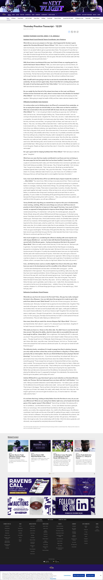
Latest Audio (45, 528)
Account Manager (60, 528)
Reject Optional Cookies (79, 575)
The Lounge (45, 544)
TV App (86, 531)
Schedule (74, 526)
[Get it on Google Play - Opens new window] (56, 562)
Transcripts (32, 551)
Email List (86, 529)
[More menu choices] (56, 14)
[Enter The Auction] (29, 506)
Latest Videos (45, 526)
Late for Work (32, 530)
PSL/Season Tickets (60, 530)
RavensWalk (74, 546)
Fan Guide (74, 542)
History (20, 537)
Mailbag (32, 535)
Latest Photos (32, 528)
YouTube (86, 543)
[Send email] (75, 32)
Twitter (86, 536)
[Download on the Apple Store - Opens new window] (46, 561)
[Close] (100, 575)
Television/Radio (45, 550)
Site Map (7, 547)
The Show (45, 536)
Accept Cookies (90, 575)
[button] (50, 473)
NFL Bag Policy (74, 544)
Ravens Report (45, 538)
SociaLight (33, 537)
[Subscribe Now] (29, 486)
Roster (20, 526)
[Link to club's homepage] (4, 14)
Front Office (20, 535)
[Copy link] (77, 32)
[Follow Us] (73, 506)
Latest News (32, 526)
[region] (51, 575)
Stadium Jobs (7, 535)
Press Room (32, 553)
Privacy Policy (53, 578)
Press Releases (32, 549)
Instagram (86, 538)
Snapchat (86, 541)
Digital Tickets (59, 543)
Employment (7, 528)
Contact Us (7, 526)
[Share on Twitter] (72, 32)
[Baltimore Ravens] (51, 568)
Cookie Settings (67, 575)
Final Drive (45, 534)
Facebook (86, 534)
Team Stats (20, 530)
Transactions (20, 528)
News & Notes (32, 539)
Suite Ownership (60, 538)
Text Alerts (60, 545)
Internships (7, 530)
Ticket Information (59, 526)
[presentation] (94, 474)
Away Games (59, 541)
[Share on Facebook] (69, 32)
